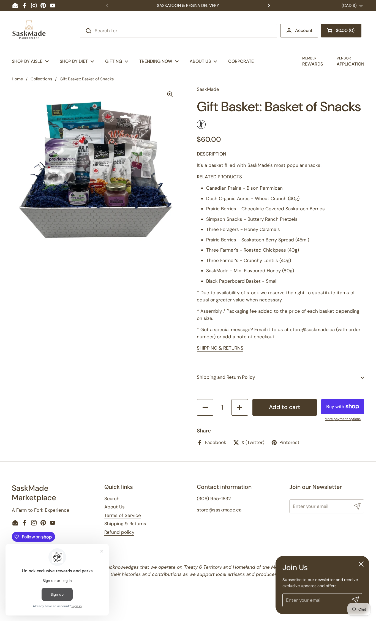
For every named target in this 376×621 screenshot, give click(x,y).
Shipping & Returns (125, 524)
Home (17, 79)
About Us (114, 507)
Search (111, 498)
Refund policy (119, 532)
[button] (341, 30)
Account (303, 30)
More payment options (343, 419)
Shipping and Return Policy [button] (226, 377)
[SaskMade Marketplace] (29, 30)
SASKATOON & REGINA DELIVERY (188, 5)
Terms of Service (122, 515)
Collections (41, 79)
